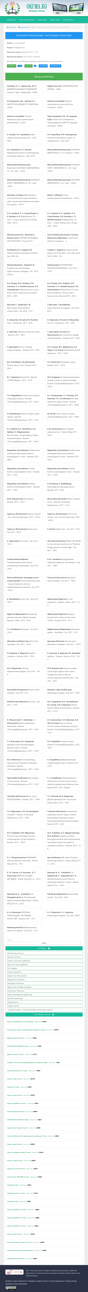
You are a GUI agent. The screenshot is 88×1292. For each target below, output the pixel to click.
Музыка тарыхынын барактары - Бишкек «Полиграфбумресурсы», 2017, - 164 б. (23, 725)
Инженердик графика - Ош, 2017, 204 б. (63, 914)
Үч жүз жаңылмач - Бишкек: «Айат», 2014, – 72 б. (63, 602)
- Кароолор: (26, 1022)
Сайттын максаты (26, 20)
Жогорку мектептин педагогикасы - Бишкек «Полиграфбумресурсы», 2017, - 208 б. (63, 400)
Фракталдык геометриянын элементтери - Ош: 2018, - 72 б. (20, 307)
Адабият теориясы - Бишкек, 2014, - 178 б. (21, 655)
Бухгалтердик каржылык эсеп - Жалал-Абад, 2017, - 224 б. (62, 432)
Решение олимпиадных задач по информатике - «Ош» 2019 (62, 137)
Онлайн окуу (55, 66)
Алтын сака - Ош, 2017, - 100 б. (23, 600)
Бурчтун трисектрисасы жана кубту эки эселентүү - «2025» (60, 104)
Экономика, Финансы (15, 991)
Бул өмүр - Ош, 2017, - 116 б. (23, 703)
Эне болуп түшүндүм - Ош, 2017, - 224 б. (22, 643)
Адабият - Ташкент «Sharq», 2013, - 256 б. (63, 656)
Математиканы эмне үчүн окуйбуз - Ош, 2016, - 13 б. (22, 929)
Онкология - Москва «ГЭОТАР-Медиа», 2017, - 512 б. (22, 379)
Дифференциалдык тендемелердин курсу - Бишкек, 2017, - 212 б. (63, 762)
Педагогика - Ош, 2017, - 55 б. (63, 529)
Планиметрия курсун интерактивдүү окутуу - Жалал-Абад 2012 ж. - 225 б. (23, 899)
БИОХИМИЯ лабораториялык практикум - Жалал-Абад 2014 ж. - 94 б (22, 860)
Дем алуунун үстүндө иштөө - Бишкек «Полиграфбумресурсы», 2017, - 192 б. (23, 781)
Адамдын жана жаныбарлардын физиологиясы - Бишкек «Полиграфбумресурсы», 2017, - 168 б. (23, 746)
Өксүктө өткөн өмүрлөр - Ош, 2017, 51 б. (23, 691)
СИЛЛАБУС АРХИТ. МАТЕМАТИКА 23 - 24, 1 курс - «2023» (23, 183)
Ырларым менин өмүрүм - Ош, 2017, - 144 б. (61, 579)
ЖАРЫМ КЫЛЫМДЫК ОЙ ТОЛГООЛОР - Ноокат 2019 (22, 238)
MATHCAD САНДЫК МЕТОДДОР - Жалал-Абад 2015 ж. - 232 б (24, 875)
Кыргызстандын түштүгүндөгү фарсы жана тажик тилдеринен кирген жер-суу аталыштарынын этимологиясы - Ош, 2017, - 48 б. (63, 674)
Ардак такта (55, 20)
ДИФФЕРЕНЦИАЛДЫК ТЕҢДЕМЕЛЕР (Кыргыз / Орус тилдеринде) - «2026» (22, 89)
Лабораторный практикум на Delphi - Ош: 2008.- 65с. (22, 253)
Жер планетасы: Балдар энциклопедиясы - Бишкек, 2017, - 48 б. (63, 335)
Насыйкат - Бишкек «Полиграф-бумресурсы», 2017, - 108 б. (22, 814)
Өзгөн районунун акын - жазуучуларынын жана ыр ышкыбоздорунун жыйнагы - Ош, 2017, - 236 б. (23, 583)
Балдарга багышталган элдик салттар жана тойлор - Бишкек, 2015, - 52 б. (61, 617)
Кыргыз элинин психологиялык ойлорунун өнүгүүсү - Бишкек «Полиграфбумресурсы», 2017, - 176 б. (64, 726)
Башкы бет (12, 20)
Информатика (25, 27)
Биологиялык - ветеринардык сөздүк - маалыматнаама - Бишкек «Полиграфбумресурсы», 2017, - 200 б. (23, 435)
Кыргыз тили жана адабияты (18, 961)
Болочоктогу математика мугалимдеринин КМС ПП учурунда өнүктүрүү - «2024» (62, 121)
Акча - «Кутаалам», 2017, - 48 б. (22, 321)
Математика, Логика (15, 953)
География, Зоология (15, 983)
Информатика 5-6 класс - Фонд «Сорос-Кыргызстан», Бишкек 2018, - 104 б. (23, 289)
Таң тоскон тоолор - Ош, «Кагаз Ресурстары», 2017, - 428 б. (63, 517)
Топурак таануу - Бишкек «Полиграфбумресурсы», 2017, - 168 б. (64, 744)
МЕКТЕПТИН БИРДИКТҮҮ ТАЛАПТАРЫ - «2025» (23, 104)
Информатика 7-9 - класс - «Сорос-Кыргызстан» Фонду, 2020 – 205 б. (23, 218)
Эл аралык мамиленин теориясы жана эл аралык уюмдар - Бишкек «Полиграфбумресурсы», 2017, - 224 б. (64, 382)
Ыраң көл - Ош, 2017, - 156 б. (23, 631)
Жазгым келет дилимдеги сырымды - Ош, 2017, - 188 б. (64, 643)
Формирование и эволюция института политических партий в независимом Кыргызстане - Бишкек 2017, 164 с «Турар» (63, 783)
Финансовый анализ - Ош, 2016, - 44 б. (62, 895)
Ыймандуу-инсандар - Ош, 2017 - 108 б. (63, 691)
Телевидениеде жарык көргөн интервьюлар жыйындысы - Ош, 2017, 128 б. (23, 564)
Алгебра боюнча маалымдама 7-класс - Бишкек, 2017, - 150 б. (63, 471)
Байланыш (42, 20)
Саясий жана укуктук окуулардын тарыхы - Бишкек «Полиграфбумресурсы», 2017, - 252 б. (23, 398)
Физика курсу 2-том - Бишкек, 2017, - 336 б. (22, 365)
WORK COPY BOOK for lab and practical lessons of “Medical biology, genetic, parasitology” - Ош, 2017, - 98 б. (64, 546)
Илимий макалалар (15, 998)
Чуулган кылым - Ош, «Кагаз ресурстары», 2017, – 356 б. (24, 515)
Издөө (44, 943)
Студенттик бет (13, 1006)
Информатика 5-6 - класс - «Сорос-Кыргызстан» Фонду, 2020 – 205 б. (62, 219)
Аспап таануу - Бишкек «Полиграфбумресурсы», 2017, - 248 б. (63, 415)
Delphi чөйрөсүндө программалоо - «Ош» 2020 (22, 137)
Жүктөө (42, 66)
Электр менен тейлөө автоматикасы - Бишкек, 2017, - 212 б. (63, 706)
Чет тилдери (12, 968)
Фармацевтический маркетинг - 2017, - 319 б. (63, 350)
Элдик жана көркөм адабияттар (19, 994)
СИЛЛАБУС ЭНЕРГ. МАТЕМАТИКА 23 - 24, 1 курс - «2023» (63, 168)
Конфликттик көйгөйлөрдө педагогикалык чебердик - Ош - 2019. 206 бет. (22, 270)
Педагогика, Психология (17, 976)
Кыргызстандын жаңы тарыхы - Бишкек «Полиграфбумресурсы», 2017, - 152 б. (23, 416)
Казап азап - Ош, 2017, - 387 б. (22, 530)
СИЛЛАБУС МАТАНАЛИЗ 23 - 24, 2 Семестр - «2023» (63, 151)
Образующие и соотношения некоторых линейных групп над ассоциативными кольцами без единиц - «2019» (23, 200)
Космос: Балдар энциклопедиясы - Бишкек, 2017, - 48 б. (23, 348)
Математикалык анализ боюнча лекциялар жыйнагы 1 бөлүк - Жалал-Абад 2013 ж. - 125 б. (63, 878)
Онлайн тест (68, 20)
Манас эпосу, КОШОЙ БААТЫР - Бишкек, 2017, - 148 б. (23, 798)
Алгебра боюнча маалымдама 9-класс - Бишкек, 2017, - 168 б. (23, 471)
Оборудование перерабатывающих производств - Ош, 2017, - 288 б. (63, 562)
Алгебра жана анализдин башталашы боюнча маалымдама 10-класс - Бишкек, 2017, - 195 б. (63, 455)
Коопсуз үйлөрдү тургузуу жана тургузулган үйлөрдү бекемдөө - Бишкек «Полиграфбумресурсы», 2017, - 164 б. (23, 764)
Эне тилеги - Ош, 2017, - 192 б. (23, 542)
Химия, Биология (14, 972)
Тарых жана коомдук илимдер (19, 987)
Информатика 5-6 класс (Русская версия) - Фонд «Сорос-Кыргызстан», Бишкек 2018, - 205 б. (63, 289)
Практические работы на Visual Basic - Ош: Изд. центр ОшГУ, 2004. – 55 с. (63, 253)
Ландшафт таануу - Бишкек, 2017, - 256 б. (61, 363)
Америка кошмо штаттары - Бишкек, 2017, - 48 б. (23, 333)
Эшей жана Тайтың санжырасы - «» (62, 238)
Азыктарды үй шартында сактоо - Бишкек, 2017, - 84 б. (61, 486)
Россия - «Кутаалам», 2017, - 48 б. (63, 321)
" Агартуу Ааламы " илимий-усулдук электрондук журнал (30, 1010)
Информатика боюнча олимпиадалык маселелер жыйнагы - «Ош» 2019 (23, 152)
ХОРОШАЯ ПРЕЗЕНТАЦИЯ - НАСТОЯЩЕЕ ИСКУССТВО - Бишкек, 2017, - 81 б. (21, 915)
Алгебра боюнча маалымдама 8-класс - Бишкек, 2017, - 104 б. (23, 486)
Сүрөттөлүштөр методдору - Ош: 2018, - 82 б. (63, 307)
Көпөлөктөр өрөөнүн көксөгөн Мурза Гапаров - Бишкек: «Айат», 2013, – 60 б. (22, 617)
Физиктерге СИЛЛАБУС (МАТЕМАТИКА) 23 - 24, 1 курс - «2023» (23, 168)
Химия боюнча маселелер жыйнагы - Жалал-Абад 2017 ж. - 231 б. (64, 860)
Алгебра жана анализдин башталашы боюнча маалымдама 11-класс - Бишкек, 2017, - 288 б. (23, 455)
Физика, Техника (13, 957)
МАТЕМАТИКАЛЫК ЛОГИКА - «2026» (62, 87)
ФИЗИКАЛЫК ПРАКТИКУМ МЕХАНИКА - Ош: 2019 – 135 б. (62, 268)
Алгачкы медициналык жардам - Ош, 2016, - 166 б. (23, 671)
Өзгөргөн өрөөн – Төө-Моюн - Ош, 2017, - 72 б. (63, 631)
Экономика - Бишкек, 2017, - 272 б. (20, 500)
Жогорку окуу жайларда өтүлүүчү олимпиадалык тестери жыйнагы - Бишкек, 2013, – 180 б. (21, 838)
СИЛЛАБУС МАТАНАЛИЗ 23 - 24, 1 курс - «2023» (63, 181)
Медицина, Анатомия (15, 979)
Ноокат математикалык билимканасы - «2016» (63, 196)
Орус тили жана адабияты (17, 964)
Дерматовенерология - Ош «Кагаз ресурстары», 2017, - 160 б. (61, 799)
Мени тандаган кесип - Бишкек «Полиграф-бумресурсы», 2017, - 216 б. (63, 502)
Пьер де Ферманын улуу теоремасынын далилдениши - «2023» (20, 119)
